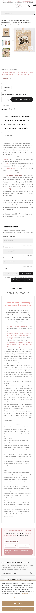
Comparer (6, 105)
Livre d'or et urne (24, 546)
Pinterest (14, 109)
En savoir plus (25, 593)
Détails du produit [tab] (18, 293)
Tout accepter (18, 609)
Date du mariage (8, 247)
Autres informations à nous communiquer (16, 258)
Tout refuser (18, 603)
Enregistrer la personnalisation (22, 280)
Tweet (11, 109)
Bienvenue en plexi (10, 546)
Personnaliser (18, 598)
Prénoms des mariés (9, 236)
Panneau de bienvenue (11, 541)
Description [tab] (18, 288)
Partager (9, 109)
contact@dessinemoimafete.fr (15, 189)
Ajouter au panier (22, 99)
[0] (33, 6)
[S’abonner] (31, 573)
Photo (5, 268)
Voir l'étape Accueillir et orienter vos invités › (16, 552)
